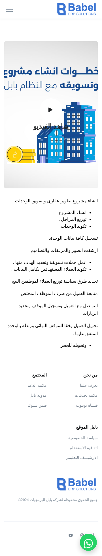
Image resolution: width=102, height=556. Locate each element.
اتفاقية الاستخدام (84, 448)
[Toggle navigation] (9, 9)
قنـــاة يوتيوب (87, 405)
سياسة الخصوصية (83, 438)
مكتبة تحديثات (86, 395)
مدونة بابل (38, 395)
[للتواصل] (88, 542)
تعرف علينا (89, 385)
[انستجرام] (81, 535)
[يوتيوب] (70, 535)
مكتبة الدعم (37, 385)
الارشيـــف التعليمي (81, 457)
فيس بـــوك (37, 405)
